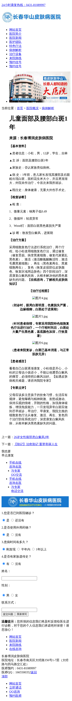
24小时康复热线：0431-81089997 (24, 5)
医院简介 (15, 33)
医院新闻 (15, 37)
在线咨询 (15, 649)
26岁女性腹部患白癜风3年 (31, 437)
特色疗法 (15, 46)
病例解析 (15, 50)
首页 (20, 108)
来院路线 (15, 58)
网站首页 (15, 29)
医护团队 (15, 41)
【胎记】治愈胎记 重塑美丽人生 (36, 444)
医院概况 (32, 108)
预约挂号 (15, 62)
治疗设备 (15, 54)
